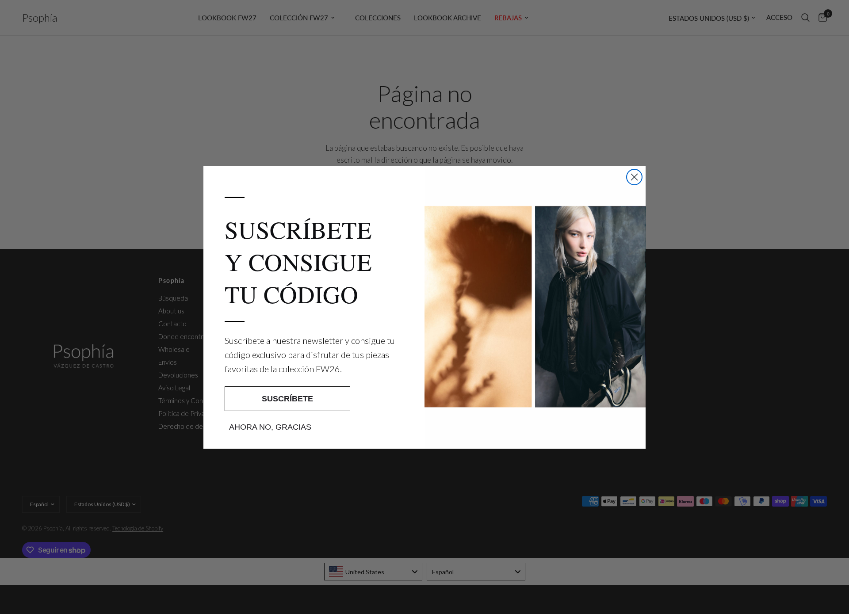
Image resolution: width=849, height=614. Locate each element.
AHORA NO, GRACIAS (270, 427)
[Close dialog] (634, 177)
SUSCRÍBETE (287, 398)
